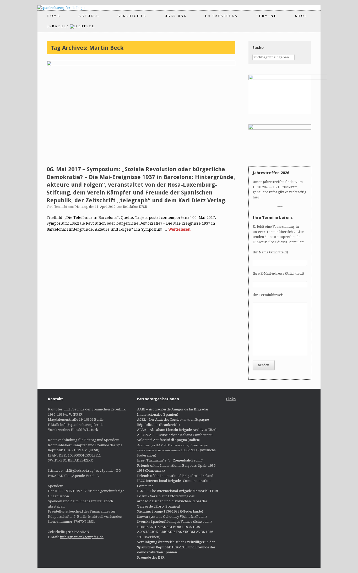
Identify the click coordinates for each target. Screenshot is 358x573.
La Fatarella (221, 16)
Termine (266, 16)
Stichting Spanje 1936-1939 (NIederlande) (170, 511)
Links (231, 399)
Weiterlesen (179, 229)
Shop (301, 16)
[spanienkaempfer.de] (66, 7)
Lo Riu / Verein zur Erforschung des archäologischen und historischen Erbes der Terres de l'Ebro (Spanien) (172, 501)
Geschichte (131, 16)
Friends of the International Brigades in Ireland (175, 476)
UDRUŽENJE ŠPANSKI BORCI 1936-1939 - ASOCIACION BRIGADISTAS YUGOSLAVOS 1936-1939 (175, 532)
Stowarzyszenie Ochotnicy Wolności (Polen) (172, 517)
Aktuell (88, 16)
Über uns (176, 16)
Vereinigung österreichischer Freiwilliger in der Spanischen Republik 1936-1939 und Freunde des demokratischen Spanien (176, 547)
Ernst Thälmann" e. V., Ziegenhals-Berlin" (170, 460)
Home (53, 16)
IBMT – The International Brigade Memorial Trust (177, 491)
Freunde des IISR (150, 557)
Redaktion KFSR (135, 207)
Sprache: (58, 26)
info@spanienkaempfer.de (82, 537)
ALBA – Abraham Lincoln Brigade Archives (172, 430)
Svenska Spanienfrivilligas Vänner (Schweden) (174, 522)
